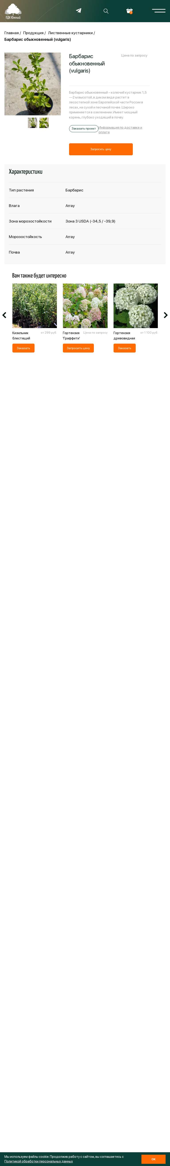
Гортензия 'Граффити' (71, 335)
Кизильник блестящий (21, 335)
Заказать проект (84, 128)
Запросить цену (100, 149)
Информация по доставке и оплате (120, 129)
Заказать (23, 348)
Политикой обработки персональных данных (38, 1161)
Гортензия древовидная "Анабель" (124, 338)
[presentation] (4, 315)
